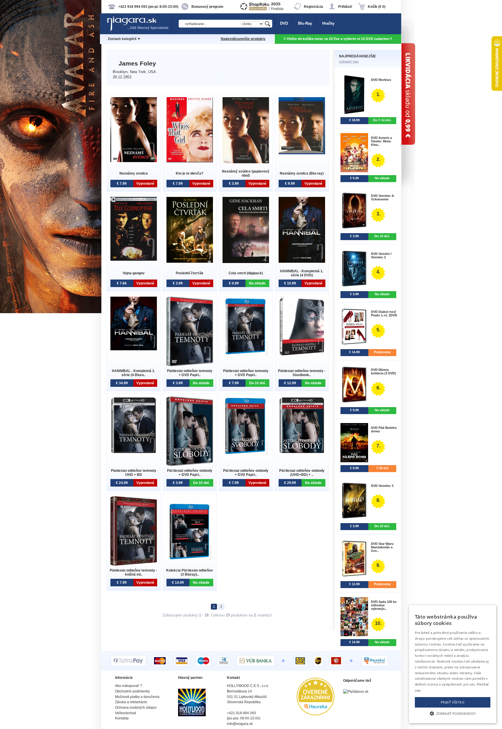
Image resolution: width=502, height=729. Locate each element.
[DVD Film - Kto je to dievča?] (189, 161)
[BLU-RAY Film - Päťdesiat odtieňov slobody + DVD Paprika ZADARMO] (246, 456)
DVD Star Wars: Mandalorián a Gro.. (382, 547)
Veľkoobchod (125, 713)
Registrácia (313, 7)
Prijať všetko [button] (453, 702)
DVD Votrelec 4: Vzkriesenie (383, 197)
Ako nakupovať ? (128, 686)
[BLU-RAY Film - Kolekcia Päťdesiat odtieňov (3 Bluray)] (189, 561)
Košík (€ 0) (377, 7)
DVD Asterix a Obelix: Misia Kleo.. (381, 141)
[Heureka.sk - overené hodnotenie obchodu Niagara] (315, 714)
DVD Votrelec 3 (382, 485)
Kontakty (122, 718)
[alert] (452, 664)
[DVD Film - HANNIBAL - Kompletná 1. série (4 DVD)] (302, 261)
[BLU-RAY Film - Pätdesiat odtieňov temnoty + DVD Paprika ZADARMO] (246, 356)
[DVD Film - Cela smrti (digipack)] (246, 262)
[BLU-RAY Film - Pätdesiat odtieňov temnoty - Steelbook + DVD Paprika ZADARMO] (302, 355)
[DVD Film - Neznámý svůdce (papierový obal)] (246, 162)
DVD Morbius (381, 79)
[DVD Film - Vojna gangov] (133, 259)
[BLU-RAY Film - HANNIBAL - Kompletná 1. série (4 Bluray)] (133, 349)
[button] (452, 713)
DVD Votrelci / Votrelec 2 (381, 255)
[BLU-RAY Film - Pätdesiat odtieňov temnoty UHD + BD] (133, 453)
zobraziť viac (349, 61)
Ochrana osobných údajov (136, 708)
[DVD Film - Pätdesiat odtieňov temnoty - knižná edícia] (133, 564)
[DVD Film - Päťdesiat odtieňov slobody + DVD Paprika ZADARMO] (189, 465)
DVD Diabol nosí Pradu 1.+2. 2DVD (384, 313)
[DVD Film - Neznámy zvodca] (133, 161)
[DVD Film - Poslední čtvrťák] (189, 261)
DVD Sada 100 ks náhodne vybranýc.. (384, 605)
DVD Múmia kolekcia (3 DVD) (383, 371)
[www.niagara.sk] (139, 31)
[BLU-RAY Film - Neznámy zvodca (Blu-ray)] (302, 153)
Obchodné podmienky (132, 691)
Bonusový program (207, 7)
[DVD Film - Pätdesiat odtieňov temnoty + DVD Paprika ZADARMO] (189, 365)
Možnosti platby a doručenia (137, 697)
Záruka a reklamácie (131, 702)
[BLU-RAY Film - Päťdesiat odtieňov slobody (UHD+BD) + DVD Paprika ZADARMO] (302, 453)
